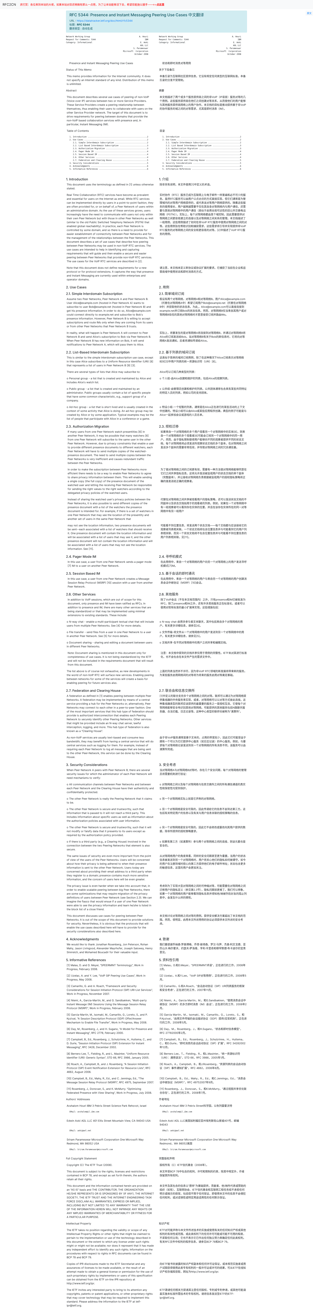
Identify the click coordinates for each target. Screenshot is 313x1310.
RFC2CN (9, 5)
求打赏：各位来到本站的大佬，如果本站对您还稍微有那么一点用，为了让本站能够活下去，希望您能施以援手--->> (92, 4)
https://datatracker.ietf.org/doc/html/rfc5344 (105, 20)
